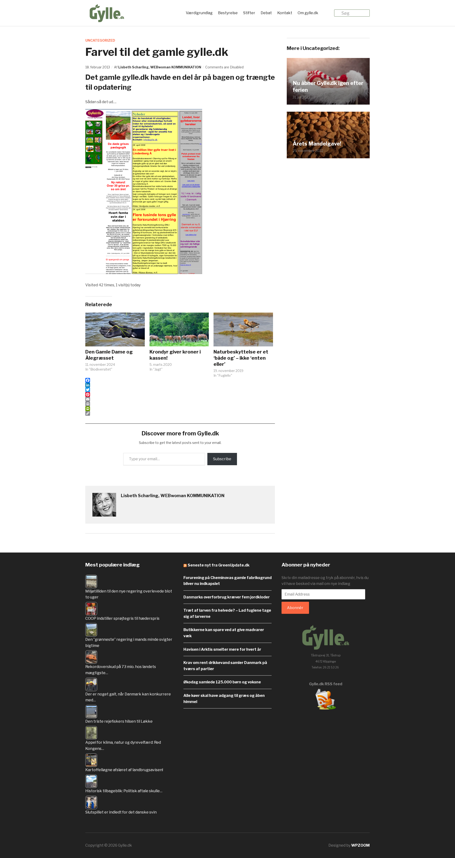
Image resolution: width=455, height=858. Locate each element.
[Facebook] (180, 380)
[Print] (180, 404)
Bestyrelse (228, 13)
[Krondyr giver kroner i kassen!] (179, 329)
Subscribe (222, 459)
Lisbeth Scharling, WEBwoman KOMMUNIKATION (159, 67)
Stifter (249, 13)
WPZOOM (360, 845)
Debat (266, 13)
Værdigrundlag (199, 13)
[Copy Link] (180, 413)
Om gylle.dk (308, 13)
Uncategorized (100, 40)
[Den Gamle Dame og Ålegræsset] (115, 329)
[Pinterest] (180, 394)
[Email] (180, 399)
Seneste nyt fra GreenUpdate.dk (219, 565)
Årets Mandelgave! (317, 144)
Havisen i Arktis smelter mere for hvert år (222, 649)
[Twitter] (180, 389)
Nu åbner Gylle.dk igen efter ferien (328, 86)
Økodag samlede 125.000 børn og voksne (222, 682)
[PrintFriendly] (180, 408)
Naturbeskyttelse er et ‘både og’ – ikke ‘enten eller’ (241, 358)
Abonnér (295, 608)
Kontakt (284, 13)
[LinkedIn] (180, 385)
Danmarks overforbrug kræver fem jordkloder (226, 597)
